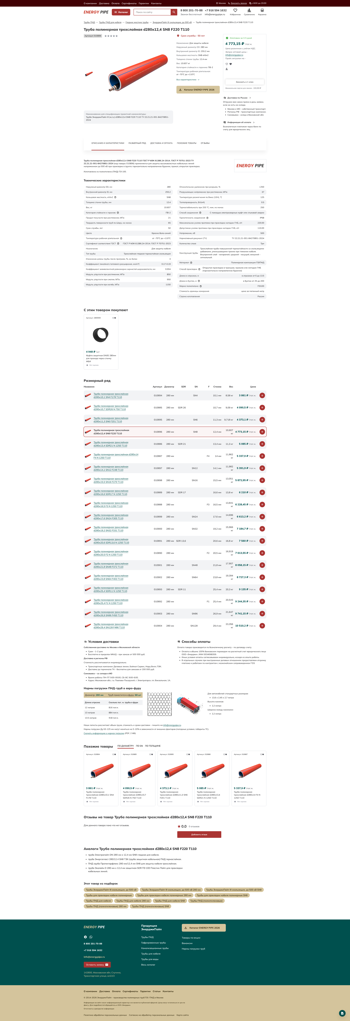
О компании (90, 3)
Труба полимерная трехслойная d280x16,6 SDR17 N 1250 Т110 (111, 492)
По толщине (152, 745)
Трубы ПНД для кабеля (110, 22)
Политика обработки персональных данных (105, 1015)
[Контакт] (342, 1013)
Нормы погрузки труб (193, 948)
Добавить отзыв (199, 834)
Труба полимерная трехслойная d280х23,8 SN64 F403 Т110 (111, 577)
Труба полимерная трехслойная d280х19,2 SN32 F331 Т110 (111, 529)
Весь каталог (148, 964)
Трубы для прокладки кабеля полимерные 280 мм (164, 895)
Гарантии (144, 3)
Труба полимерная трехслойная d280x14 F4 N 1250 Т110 (116, 456)
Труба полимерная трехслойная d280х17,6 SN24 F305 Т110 (111, 517)
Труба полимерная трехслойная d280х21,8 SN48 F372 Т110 (111, 565)
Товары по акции (191, 937)
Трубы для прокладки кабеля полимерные (109, 895)
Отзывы (205, 143)
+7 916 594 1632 (216, 10)
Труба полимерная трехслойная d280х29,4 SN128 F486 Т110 (111, 626)
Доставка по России (237, 98)
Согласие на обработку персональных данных (151, 1015)
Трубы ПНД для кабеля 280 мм (132, 900)
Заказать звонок (239, 3)
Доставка (104, 3)
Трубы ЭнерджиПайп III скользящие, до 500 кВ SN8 (234, 889)
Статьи (156, 991)
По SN (139, 745)
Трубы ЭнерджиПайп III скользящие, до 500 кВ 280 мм (171, 889)
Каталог (123, 12)
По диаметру (125, 745)
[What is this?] (115, 197)
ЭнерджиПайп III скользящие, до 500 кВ (172, 22)
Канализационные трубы (155, 948)
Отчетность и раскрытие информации (99, 1009)
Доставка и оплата (161, 143)
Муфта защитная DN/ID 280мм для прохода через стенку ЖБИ (101, 358)
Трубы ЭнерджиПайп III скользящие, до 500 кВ (111, 889)
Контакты (156, 3)
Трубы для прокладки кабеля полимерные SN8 (222, 895)
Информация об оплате (239, 122)
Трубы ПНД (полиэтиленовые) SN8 (150, 906)
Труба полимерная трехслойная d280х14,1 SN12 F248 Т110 (111, 468)
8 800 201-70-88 (192, 10)
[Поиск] (174, 12)
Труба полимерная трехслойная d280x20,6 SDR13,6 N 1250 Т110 (111, 541)
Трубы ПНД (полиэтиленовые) (206, 900)
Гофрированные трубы (153, 942)
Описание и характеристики (107, 143)
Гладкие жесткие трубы (137, 22)
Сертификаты (129, 3)
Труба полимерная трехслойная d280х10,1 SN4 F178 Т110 (111, 395)
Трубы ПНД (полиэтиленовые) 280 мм (106, 906)
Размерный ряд (137, 143)
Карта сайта (183, 1015)
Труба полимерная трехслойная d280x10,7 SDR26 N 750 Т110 (111, 408)
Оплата (116, 3)
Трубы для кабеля (150, 953)
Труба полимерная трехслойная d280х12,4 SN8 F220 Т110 (224, 22)
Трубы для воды (149, 959)
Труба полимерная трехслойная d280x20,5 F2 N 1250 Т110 (111, 553)
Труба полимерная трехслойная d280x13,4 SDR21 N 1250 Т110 (111, 444)
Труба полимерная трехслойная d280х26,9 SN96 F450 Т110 (111, 614)
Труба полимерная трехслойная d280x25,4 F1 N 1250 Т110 (111, 601)
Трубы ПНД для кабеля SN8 (170, 900)
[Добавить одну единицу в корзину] (262, 395)
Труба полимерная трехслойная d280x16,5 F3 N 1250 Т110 (111, 504)
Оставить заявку (95, 964)
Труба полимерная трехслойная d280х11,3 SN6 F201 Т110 (111, 420)
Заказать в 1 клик (244, 82)
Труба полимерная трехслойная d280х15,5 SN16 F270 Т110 (111, 480)
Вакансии (187, 943)
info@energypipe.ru (215, 14)
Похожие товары (186, 143)
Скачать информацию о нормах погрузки (104, 733)
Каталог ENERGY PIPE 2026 (199, 89)
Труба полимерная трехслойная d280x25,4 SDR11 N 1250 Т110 (111, 589)
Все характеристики (186, 79)
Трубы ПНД (89, 22)
